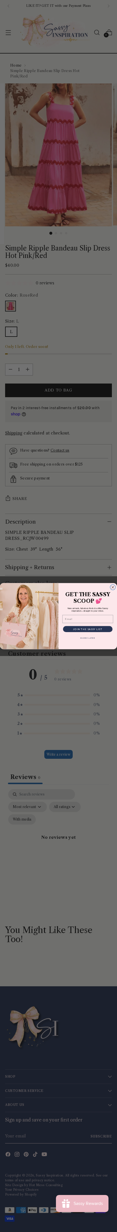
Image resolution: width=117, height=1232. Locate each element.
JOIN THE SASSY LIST (88, 629)
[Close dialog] (113, 587)
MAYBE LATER (87, 638)
